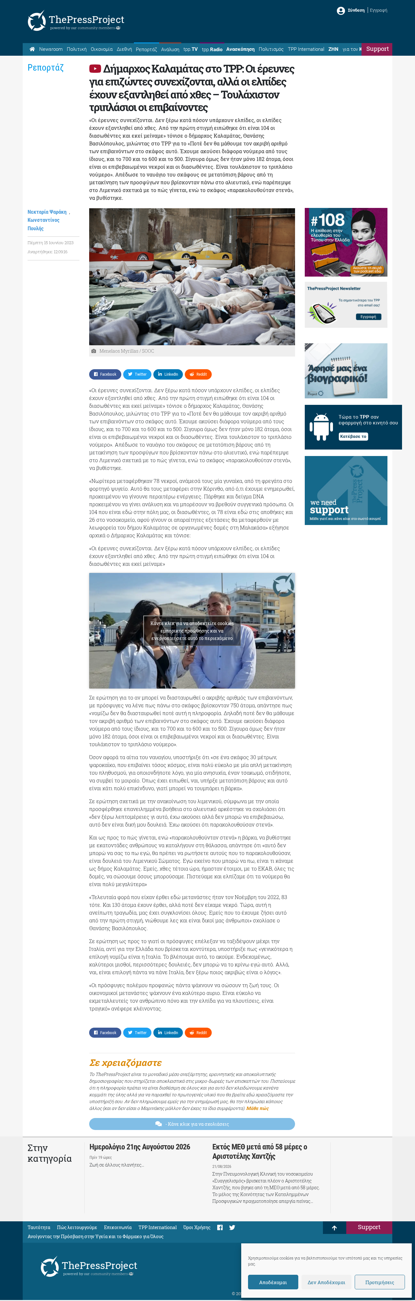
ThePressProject (86, 19)
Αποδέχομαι (273, 1282)
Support (377, 48)
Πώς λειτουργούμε (77, 1227)
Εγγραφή (378, 10)
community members (97, 27)
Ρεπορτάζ (146, 49)
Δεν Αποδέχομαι (326, 1282)
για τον (358, 49)
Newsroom (51, 49)
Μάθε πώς (257, 1108)
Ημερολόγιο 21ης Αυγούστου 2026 (139, 1146)
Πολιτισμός (271, 49)
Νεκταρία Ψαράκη (47, 212)
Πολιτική (77, 49)
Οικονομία (102, 49)
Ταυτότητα (39, 1227)
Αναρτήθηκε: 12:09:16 (47, 252)
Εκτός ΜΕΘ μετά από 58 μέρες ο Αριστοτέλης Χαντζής (259, 1151)
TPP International (306, 49)
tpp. (191, 49)
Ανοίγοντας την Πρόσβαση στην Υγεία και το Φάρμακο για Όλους (95, 1236)
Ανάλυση (170, 49)
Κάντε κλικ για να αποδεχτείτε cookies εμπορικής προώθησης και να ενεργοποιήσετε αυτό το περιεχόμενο (192, 630)
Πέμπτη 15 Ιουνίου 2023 (51, 242)
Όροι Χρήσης (197, 1227)
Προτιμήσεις (379, 1282)
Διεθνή (124, 49)
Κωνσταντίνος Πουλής (44, 224)
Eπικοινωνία (118, 1227)
